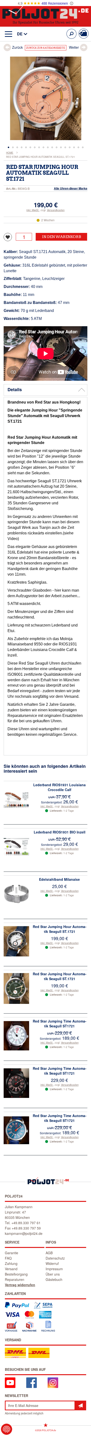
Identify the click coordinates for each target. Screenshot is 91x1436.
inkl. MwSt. (32, 210)
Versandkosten (56, 210)
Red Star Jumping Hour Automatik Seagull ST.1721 (59, 929)
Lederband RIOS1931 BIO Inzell (59, 832)
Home (9, 152)
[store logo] (45, 11)
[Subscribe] (80, 1405)
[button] (20, 34)
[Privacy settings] (6, 1429)
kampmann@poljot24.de (23, 1233)
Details (15, 389)
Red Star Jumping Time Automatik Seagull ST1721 (59, 1023)
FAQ (8, 1258)
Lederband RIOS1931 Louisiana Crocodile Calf (59, 787)
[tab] (45, 390)
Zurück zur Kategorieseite (45, 47)
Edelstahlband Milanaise (59, 879)
